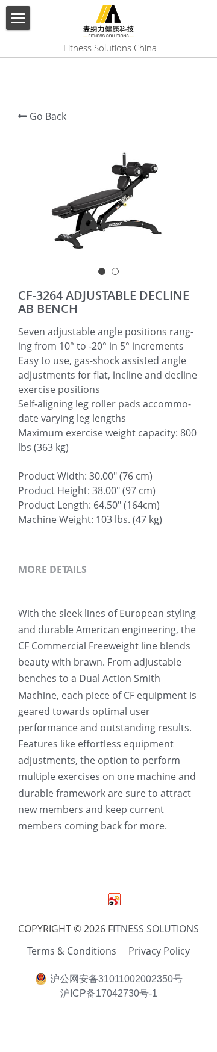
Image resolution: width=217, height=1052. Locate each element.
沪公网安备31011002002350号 (116, 979)
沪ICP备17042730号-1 (108, 993)
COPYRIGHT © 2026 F (65, 928)
